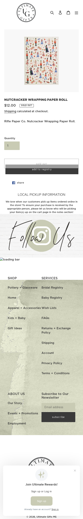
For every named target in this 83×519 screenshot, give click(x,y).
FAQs (45, 318)
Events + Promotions (23, 413)
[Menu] (76, 13)
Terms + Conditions (56, 373)
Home (12, 297)
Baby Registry (52, 297)
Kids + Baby (16, 318)
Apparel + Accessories (24, 308)
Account (48, 353)
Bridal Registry (52, 287)
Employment (17, 423)
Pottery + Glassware (22, 287)
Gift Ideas (15, 328)
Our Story (15, 403)
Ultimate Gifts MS (46, 517)
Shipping (10, 111)
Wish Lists (49, 308)
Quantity (9, 138)
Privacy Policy (52, 363)
